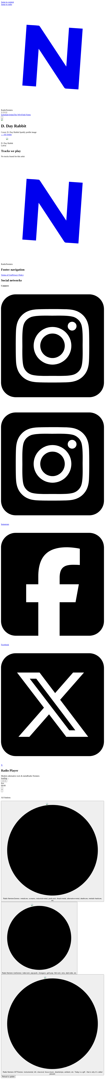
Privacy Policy (18, 275)
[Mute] (2, 790)
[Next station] (6, 780)
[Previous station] (2, 780)
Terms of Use (6, 275)
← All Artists (6, 134)
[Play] (4, 780)
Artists (11, 115)
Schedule (4, 115)
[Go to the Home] (52, 108)
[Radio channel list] (2, 788)
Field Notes (26, 115)
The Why (17, 115)
